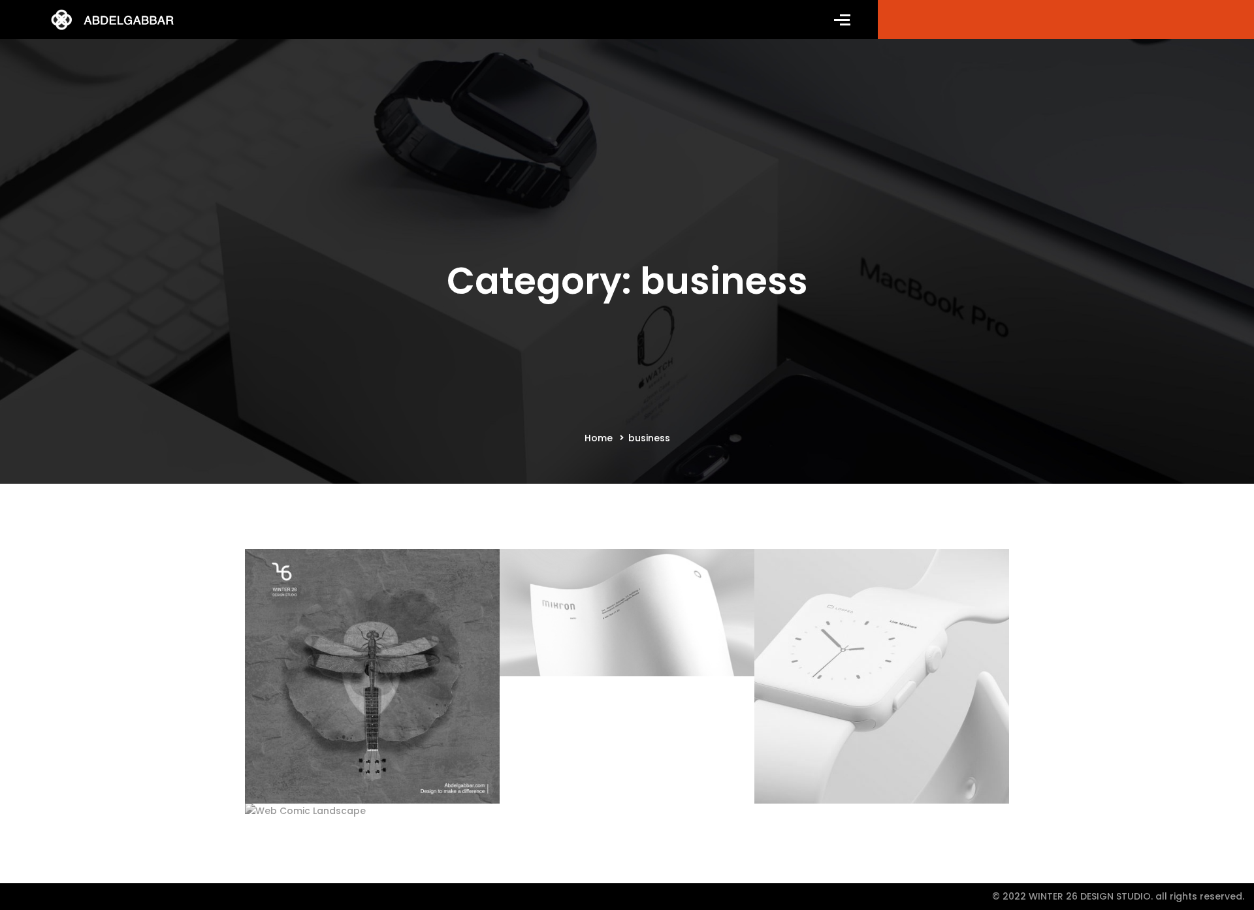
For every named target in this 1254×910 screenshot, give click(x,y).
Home (599, 438)
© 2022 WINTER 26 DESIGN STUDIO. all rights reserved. (1118, 896)
